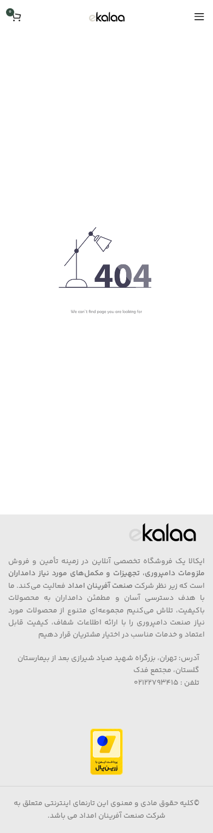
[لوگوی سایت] (106, 16)
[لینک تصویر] (162, 533)
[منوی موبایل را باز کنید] (199, 16)
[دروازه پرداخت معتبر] (106, 752)
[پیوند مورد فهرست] (106, 670)
